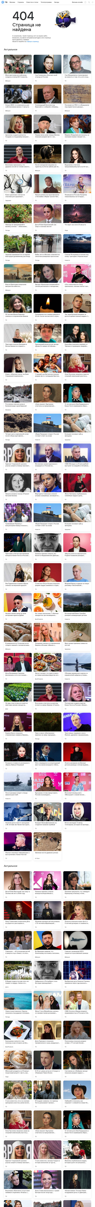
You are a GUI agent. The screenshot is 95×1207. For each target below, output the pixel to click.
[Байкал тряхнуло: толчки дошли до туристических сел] (47, 966)
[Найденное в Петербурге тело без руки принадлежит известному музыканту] (47, 1124)
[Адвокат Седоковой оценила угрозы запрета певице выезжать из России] (18, 458)
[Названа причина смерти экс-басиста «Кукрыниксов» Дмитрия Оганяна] (47, 547)
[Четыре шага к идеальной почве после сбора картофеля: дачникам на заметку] (18, 428)
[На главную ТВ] (5, 2)
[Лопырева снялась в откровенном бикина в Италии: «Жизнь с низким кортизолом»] (47, 637)
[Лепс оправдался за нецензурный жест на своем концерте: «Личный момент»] (47, 757)
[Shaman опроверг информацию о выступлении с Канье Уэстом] (18, 846)
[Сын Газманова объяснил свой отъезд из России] (47, 69)
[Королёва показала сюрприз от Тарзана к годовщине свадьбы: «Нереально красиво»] (77, 338)
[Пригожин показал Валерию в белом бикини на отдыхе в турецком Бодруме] (18, 338)
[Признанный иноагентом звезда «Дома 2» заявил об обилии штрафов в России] (47, 338)
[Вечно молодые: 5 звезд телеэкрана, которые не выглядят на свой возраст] (77, 816)
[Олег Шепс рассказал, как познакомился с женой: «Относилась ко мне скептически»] (47, 876)
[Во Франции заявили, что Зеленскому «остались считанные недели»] (47, 1095)
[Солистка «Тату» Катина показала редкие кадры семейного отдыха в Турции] (47, 577)
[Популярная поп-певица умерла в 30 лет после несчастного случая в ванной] (47, 308)
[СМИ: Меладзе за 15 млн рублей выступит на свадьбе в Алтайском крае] (77, 458)
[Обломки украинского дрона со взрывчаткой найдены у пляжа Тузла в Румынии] (77, 667)
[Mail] (2, 2)
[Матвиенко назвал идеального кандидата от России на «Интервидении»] (47, 458)
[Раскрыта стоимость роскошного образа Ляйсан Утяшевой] (18, 757)
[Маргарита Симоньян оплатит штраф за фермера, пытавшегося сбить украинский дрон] (47, 487)
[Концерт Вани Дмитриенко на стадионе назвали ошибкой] (47, 816)
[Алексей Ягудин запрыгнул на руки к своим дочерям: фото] (77, 846)
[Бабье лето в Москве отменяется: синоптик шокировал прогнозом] (47, 248)
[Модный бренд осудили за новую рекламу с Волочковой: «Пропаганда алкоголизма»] (77, 577)
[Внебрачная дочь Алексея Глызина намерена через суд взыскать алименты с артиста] (77, 1124)
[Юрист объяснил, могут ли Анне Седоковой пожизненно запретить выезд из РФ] (18, 368)
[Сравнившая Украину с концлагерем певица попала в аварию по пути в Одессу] (18, 517)
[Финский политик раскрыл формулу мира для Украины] (47, 996)
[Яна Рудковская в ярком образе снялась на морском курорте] (18, 577)
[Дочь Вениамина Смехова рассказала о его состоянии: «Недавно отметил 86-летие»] (18, 667)
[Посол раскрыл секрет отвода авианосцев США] (18, 787)
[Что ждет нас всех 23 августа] (77, 218)
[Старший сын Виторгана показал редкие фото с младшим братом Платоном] (47, 368)
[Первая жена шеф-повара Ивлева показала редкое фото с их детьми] (47, 129)
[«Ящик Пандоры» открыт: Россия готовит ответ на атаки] (47, 428)
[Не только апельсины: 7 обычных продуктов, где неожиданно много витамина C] (47, 607)
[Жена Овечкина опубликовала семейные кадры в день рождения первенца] (77, 487)
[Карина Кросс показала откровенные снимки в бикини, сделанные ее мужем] (18, 727)
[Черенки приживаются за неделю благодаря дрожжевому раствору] (18, 248)
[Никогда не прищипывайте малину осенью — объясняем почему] (18, 218)
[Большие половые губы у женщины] (77, 428)
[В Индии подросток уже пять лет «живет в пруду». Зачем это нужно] (18, 1124)
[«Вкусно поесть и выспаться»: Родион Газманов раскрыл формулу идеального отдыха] (77, 547)
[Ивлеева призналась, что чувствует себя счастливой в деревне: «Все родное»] (77, 966)
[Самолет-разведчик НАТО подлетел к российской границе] (77, 1095)
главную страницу (32, 41)
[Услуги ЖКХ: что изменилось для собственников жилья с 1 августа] (18, 99)
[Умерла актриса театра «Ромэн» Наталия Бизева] (18, 487)
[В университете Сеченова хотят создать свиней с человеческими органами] (18, 637)
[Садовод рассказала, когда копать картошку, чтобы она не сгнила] (47, 906)
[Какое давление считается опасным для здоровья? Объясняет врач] (18, 188)
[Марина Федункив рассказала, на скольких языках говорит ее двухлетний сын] (77, 129)
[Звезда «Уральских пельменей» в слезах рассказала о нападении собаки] (47, 278)
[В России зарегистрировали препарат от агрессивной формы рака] (77, 996)
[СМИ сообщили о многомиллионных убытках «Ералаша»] (18, 906)
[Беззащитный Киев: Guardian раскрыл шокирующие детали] (77, 607)
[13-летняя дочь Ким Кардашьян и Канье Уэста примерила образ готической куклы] (77, 398)
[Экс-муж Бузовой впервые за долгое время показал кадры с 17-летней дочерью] (77, 308)
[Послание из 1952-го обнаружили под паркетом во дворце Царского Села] (77, 99)
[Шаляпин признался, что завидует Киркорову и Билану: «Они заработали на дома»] (77, 1035)
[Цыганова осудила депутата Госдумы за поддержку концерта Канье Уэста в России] (18, 129)
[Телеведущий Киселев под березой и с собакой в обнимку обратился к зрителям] (47, 99)
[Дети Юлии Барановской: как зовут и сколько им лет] (47, 218)
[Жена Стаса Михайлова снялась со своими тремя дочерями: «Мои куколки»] (47, 1154)
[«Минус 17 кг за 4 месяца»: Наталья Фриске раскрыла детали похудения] (77, 876)
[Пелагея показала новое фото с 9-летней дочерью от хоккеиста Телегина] (77, 1065)
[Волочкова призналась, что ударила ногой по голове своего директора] (18, 158)
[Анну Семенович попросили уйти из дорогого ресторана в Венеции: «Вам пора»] (18, 1065)
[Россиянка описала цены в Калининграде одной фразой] (18, 398)
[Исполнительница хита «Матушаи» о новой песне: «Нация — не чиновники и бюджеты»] (77, 787)
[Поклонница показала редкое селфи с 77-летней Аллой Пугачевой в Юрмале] (77, 1184)
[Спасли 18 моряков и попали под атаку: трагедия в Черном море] (77, 248)
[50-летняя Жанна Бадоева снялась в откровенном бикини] (18, 308)
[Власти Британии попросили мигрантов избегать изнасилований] (18, 278)
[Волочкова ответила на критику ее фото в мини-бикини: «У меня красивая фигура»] (47, 697)
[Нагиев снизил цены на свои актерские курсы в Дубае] (18, 607)
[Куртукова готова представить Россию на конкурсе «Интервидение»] (47, 787)
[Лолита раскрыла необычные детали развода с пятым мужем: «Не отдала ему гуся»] (77, 757)
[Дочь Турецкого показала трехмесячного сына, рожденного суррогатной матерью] (47, 1184)
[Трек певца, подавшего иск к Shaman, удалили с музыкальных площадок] (77, 727)
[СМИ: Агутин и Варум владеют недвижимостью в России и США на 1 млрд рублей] (77, 1154)
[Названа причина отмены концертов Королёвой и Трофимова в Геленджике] (47, 1035)
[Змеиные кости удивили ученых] (47, 846)
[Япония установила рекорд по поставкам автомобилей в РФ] (18, 966)
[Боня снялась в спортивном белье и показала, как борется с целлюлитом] (18, 936)
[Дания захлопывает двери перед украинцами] (77, 936)
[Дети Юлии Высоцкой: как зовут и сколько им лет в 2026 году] (18, 1035)
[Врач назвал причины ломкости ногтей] (77, 637)
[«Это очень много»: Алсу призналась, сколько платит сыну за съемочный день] (77, 278)
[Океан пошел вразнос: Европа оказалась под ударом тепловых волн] (18, 1154)
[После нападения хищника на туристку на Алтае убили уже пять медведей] (47, 158)
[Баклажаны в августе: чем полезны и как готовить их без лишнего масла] (18, 1184)
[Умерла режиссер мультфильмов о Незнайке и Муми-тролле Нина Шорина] (47, 188)
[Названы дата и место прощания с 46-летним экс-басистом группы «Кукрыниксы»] (18, 816)
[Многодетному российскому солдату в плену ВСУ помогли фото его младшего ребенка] (18, 69)
